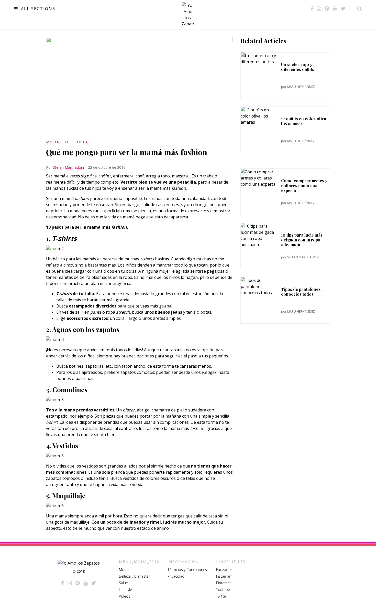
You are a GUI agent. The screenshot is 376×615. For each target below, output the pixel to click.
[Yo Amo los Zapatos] (188, 14)
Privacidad (176, 576)
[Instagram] (319, 9)
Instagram (224, 576)
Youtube (223, 589)
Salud (123, 582)
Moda (52, 142)
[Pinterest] (327, 9)
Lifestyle (125, 589)
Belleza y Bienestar (134, 576)
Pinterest (223, 582)
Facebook (224, 569)
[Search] (358, 9)
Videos (124, 596)
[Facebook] (312, 9)
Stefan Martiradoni (68, 167)
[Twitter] (343, 9)
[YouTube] (335, 9)
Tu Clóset (76, 142)
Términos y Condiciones (187, 569)
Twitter (221, 596)
